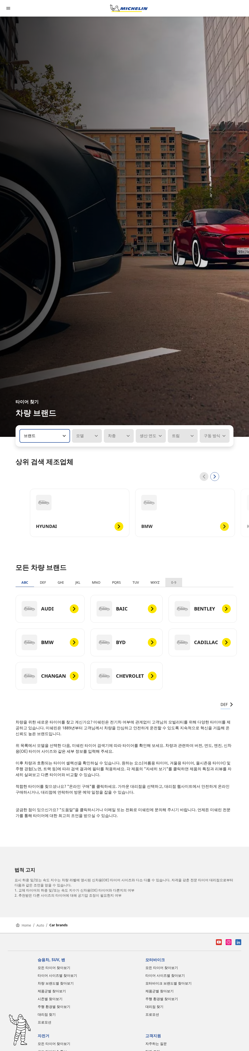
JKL (77, 582)
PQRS (116, 582)
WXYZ (155, 582)
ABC (24, 582)
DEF (43, 582)
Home (26, 925)
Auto (40, 925)
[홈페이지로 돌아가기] (128, 8)
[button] (64, 435)
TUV (136, 582)
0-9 (173, 582)
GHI (61, 582)
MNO (96, 582)
